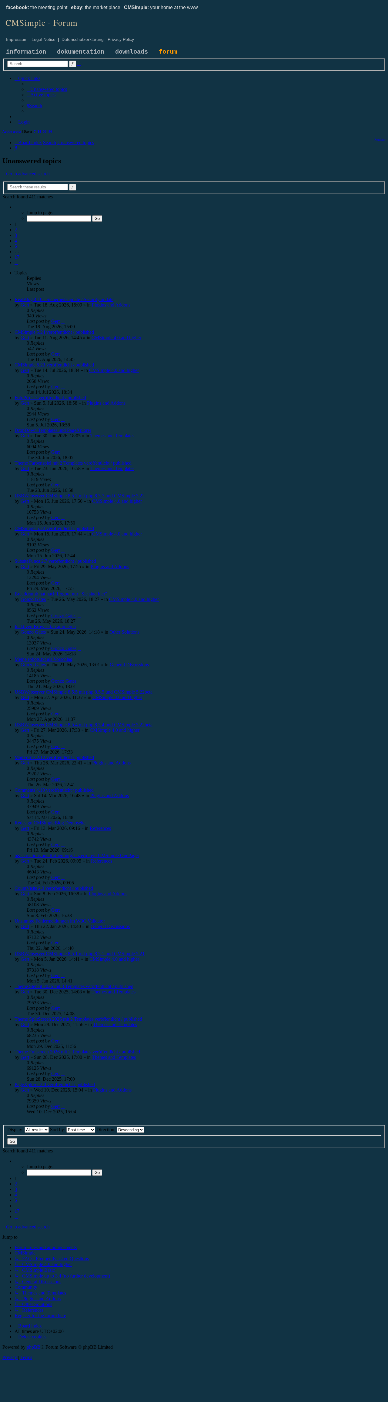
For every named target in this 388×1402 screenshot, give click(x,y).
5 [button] (16, 246)
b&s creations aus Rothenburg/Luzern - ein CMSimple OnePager (77, 855)
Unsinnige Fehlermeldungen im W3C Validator (60, 920)
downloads (131, 51)
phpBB (34, 1347)
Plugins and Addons (111, 304)
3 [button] (16, 235)
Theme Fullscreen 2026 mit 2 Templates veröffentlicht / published (77, 1051)
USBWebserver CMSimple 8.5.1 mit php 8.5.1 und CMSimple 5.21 (80, 953)
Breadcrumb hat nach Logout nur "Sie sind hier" (61, 593)
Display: (16, 1129)
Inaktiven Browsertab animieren (45, 626)
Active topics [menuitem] (11, 131)
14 (39, 131)
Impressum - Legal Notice (30, 39)
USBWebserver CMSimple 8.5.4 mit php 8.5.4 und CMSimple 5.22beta (83, 724)
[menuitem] (47, 89)
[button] (16, 207)
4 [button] (16, 240)
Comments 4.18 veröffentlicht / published (54, 790)
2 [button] (16, 229)
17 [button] (17, 257)
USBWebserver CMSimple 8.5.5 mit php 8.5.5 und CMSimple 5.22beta (83, 691)
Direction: (106, 1129)
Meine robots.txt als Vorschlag (43, 659)
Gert (25, 304)
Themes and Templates (112, 435)
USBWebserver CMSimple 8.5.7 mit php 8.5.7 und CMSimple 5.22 (80, 495)
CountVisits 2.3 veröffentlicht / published (54, 888)
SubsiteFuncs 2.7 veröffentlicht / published (55, 561)
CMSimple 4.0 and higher (116, 337)
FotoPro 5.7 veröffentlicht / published (50, 397)
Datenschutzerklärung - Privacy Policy (98, 39)
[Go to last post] (63, 321)
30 (45, 131)
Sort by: (58, 1129)
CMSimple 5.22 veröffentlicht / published (54, 528)
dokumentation (80, 51)
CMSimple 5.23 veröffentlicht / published (54, 364)
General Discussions (129, 664)
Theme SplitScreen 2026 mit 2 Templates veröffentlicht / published (78, 1019)
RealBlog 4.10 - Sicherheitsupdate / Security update (64, 299)
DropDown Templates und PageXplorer (53, 430)
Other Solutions (124, 632)
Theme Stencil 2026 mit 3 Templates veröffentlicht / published (74, 986)
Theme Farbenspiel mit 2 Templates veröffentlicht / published (73, 463)
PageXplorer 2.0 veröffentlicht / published (55, 1084)
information (26, 51)
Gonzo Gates (33, 599)
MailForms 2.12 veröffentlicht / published (54, 757)
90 (50, 131)
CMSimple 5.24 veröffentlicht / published (54, 332)
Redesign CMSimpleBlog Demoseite (50, 822)
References (100, 828)
